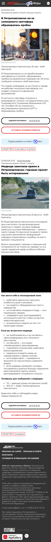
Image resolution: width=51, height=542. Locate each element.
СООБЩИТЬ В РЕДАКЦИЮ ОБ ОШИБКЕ (20, 458)
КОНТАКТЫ (7, 455)
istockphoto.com (8, 62)
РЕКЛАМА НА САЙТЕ (11, 451)
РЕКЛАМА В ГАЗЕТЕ (32, 451)
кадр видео (6, 210)
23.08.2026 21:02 (8, 161)
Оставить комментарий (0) (25, 130)
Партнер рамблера (23, 530)
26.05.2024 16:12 (8, 10)
